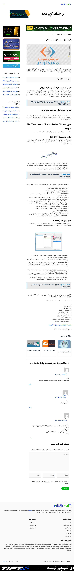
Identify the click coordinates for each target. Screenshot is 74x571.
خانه (70, 34)
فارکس (30, 510)
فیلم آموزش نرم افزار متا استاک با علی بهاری (28, 350)
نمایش (59, 79)
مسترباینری (5, 561)
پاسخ (30, 384)
